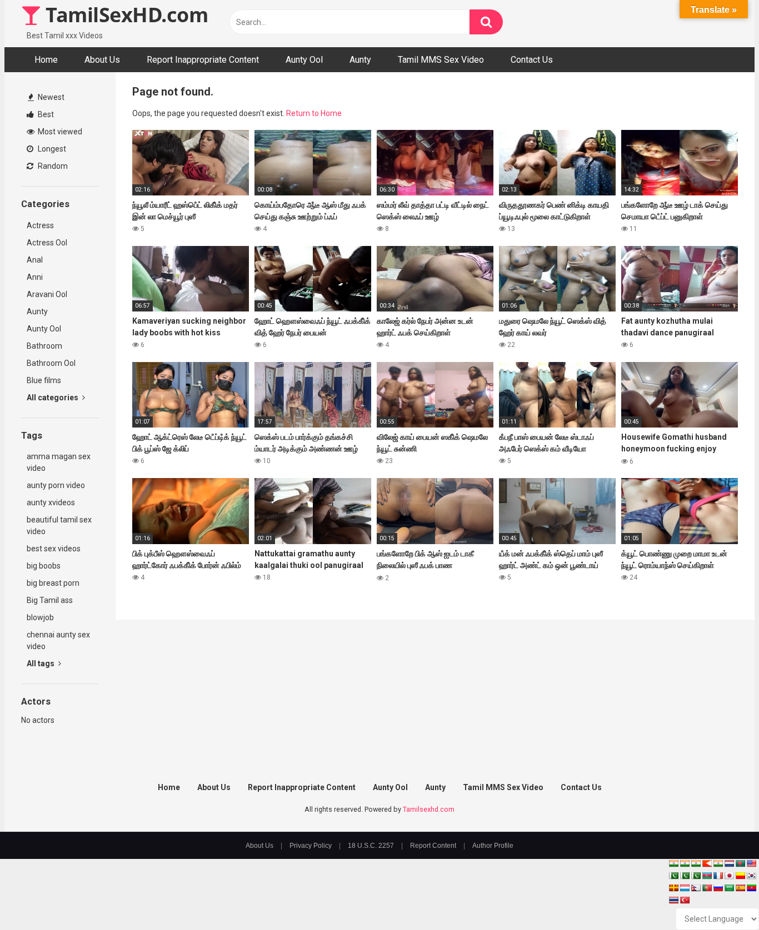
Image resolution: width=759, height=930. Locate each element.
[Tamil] (696, 863)
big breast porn (53, 583)
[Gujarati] (673, 863)
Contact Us (532, 59)
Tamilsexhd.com (429, 809)
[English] (751, 863)
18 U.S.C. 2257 (371, 845)
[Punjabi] (685, 875)
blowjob (40, 617)
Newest (50, 97)
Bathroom (44, 345)
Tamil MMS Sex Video (441, 59)
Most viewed (59, 131)
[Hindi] (718, 863)
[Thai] (673, 900)
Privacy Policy (310, 845)
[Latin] (673, 887)
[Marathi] (707, 863)
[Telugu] (751, 887)
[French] (718, 875)
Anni (35, 277)
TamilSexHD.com (124, 14)
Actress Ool (47, 242)
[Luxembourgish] (685, 887)
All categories (53, 397)
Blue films (44, 380)
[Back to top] (722, 896)
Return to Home (314, 113)
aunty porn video (56, 485)
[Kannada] (740, 875)
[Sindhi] (673, 875)
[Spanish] (740, 887)
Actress (40, 225)
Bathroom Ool (51, 363)
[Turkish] (685, 900)
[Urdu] (696, 875)
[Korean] (751, 875)
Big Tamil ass (50, 600)
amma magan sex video (59, 462)
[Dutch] (729, 863)
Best (45, 114)
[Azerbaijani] (707, 875)
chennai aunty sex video (58, 640)
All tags (41, 663)
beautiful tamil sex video (59, 525)
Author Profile (492, 845)
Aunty (360, 59)
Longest (51, 148)
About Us (102, 59)
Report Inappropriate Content (203, 59)
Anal (35, 259)
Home (46, 59)
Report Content (433, 845)
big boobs (44, 565)
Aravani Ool (47, 294)
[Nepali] (696, 887)
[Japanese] (729, 875)
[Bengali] (740, 863)
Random (52, 166)
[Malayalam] (685, 863)
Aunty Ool (304, 59)
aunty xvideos (51, 502)
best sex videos (54, 548)
